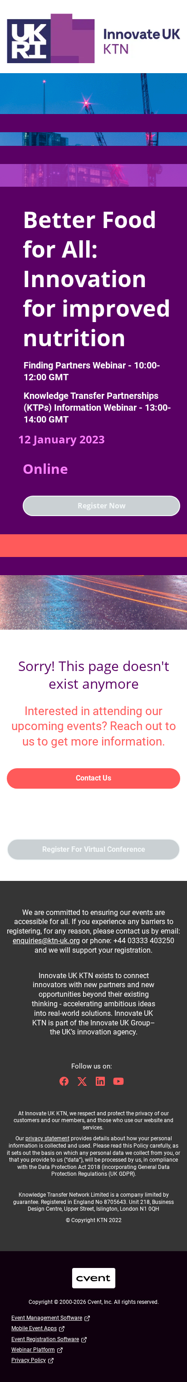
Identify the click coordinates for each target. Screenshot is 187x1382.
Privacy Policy (28, 1360)
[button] (66, 1084)
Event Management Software (46, 1318)
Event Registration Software (45, 1339)
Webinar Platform (33, 1350)
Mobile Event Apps (34, 1328)
